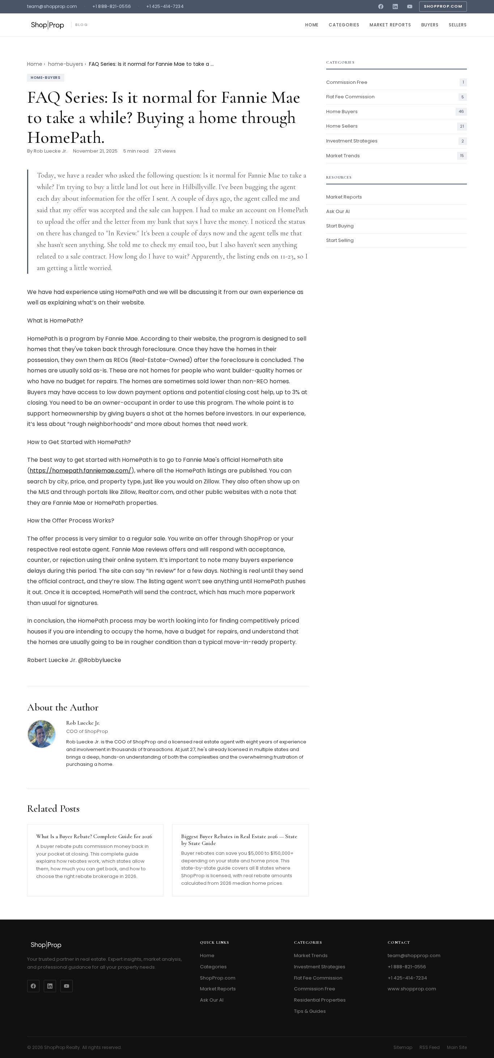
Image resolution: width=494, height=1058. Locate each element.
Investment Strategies (319, 966)
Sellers (458, 25)
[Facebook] (381, 6)
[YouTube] (410, 6)
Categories (344, 25)
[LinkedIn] (395, 6)
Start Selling (340, 240)
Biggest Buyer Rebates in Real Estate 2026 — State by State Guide (239, 840)
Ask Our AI (338, 211)
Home (312, 25)
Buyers (430, 25)
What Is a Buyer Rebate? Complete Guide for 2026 (94, 836)
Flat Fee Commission (318, 977)
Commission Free (314, 988)
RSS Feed (430, 1047)
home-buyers (65, 64)
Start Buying (340, 225)
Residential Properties (320, 1000)
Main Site (457, 1047)
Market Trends (311, 955)
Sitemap (402, 1047)
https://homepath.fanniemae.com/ (80, 470)
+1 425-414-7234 (165, 6)
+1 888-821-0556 (111, 6)
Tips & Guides (310, 1011)
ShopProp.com (443, 6)
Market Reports (390, 25)
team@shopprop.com (52, 6)
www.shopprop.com (412, 988)
